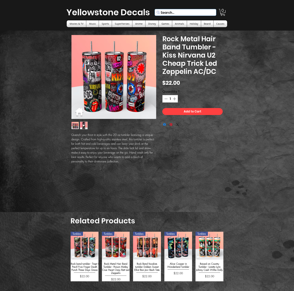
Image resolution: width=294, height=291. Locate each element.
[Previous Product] (66, 256)
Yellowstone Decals (108, 12)
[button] (223, 12)
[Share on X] (177, 124)
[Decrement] (165, 98)
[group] (147, 256)
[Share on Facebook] (164, 124)
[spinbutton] (170, 98)
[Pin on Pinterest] (171, 124)
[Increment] (175, 98)
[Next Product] (228, 256)
